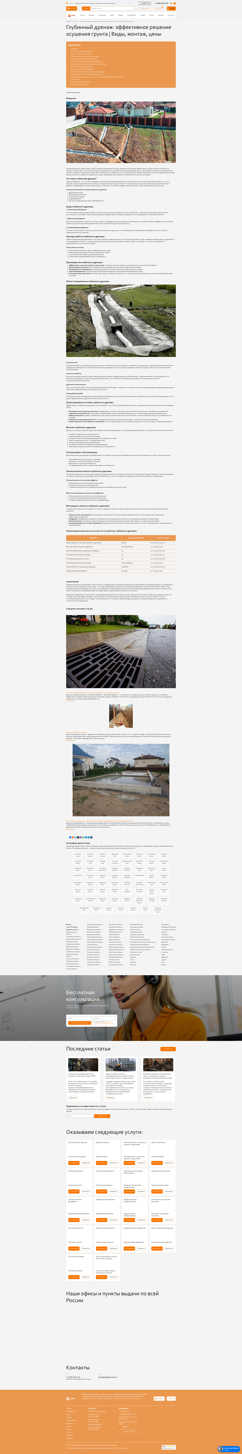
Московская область (121, 909)
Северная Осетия (167, 949)
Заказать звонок (129, 1431)
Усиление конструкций (76, 1157)
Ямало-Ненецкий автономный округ (142, 947)
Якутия (163, 947)
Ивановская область (164, 876)
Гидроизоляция (101, 1157)
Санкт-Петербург (127, 890)
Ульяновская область (90, 869)
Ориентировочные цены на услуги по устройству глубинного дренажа (97, 77)
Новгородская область (152, 855)
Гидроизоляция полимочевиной (130, 1215)
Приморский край (114, 855)
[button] (111, 1099)
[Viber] (81, 837)
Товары (120, 15)
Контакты (171, 15)
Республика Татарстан (164, 900)
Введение (74, 49)
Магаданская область (102, 900)
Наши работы (131, 15)
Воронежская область (151, 869)
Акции (68, 1426)
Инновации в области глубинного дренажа (87, 74)
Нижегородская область (95, 939)
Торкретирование (75, 1185)
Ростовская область (93, 957)
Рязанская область (93, 960)
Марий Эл (164, 942)
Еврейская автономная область (139, 901)
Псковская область (133, 909)
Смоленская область (114, 890)
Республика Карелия (90, 855)
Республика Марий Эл (115, 869)
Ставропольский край (127, 862)
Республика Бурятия (115, 876)
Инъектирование (157, 1157)
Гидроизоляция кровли (160, 1185)
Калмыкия (164, 934)
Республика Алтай (90, 862)
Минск (163, 965)
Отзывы (142, 15)
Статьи (151, 15)
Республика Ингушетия (139, 890)
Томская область (114, 934)
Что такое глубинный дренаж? (82, 51)
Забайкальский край (151, 883)
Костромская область (139, 855)
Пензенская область (115, 900)
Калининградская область (91, 900)
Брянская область (72, 942)
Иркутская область (78, 890)
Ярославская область (114, 883)
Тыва (163, 955)
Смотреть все (168, 1049)
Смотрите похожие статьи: (81, 82)
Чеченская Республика (115, 862)
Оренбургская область (90, 883)
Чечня (132, 960)
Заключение (75, 79)
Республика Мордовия (127, 876)
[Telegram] (75, 837)
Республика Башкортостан (103, 869)
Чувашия (133, 962)
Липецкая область (90, 890)
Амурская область (151, 876)
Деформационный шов (104, 1214)
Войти (172, 8)
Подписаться (102, 1116)
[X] (78, 837)
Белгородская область (96, 909)
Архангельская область (164, 883)
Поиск (86, 8)
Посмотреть (70, 701)
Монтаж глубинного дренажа (82, 67)
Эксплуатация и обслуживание (82, 69)
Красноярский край (136, 927)
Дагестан (133, 965)
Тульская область (114, 937)
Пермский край (135, 929)
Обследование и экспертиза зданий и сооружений (134, 1158)
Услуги (82, 15)
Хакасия (164, 932)
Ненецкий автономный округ (157, 910)
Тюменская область (78, 862)
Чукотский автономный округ (140, 939)
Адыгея (163, 960)
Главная (91, 15)
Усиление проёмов (75, 1271)
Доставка (69, 1423)
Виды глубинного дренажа (81, 54)
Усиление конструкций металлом (160, 1215)
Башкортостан (135, 955)
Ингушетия (165, 924)
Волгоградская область (127, 855)
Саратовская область (78, 869)
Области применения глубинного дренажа (86, 62)
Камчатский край (164, 890)
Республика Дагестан (127, 883)
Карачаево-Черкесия (168, 929)
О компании (102, 15)
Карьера (161, 15)
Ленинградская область (78, 883)
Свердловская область (103, 883)
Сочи (163, 962)
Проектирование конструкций (94, 1428)
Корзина (159, 8)
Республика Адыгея (78, 855)
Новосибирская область (164, 862)
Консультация (74, 1163)
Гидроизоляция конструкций (94, 1415)
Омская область (77, 875)
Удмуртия (164, 957)
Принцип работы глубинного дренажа (85, 56)
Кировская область (72, 961)
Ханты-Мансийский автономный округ (143, 942)
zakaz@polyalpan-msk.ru (107, 1377)
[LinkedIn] (89, 837)
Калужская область (109, 909)
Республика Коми (102, 862)
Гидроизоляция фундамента (78, 1214)
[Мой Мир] (86, 837)
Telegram (125, 1427)
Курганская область (151, 862)
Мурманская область (94, 934)
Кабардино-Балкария (151, 900)
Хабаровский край (139, 869)
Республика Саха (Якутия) (139, 883)
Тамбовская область (127, 900)
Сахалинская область (90, 876)
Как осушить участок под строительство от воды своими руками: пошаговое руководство (99, 821)
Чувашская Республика (127, 869)
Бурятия (133, 957)
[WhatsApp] (83, 837)
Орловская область (102, 890)
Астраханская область (78, 900)
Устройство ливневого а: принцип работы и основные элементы (93, 693)
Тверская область (145, 909)
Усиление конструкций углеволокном (132, 1186)
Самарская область (164, 855)
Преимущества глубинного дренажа (84, 59)
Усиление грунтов (75, 1242)
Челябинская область (102, 876)
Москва (68, 924)
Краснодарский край (84, 909)
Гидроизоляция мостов (104, 1242)
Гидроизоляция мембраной (134, 1242)
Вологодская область (139, 862)
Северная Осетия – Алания (151, 891)
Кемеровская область (73, 952)
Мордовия (164, 944)
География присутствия (79, 84)
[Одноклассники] (73, 837)
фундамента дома (76, 732)
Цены (112, 15)
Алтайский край (139, 875)
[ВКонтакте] (70, 837)
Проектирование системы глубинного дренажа (88, 64)
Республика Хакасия (102, 855)
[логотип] (72, 15)
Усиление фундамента (104, 1185)
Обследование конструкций (93, 1420)
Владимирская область (116, 949)
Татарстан (164, 952)
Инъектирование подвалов (161, 1242)
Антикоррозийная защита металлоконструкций (105, 1272)
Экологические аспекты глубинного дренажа (87, 72)
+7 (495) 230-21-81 (161, 3)
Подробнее (73, 1097)
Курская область (164, 869)
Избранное (145, 8)
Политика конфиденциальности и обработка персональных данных (91, 1445)
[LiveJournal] (91, 837)
